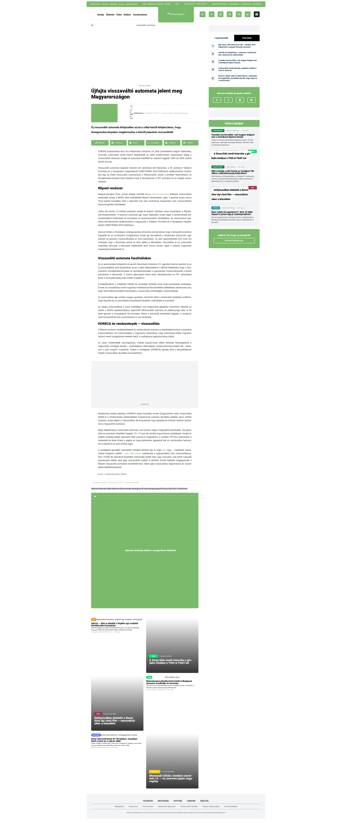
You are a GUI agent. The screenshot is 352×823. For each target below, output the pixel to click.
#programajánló (131, 4)
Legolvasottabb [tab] (221, 38)
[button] (118, 143)
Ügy (94, 619)
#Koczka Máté (105, 488)
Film (98, 714)
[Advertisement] (144, 382)
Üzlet (119, 14)
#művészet (182, 488)
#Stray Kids (167, 488)
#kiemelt (95, 488)
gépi (127, 453)
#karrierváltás (95, 4)
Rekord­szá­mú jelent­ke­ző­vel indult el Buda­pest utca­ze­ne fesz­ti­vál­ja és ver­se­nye (169, 682)
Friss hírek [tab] (246, 38)
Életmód (110, 14)
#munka (105, 4)
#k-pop (121, 4)
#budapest (114, 4)
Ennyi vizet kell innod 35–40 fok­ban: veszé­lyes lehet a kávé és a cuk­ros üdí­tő (114, 740)
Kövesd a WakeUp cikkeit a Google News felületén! (150, 550)
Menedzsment (218, 130)
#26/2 (175, 488)
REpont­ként (136, 453)
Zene (153, 656)
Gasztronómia (140, 14)
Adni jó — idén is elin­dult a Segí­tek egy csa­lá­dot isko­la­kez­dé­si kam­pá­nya (114, 624)
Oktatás (216, 208)
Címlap (100, 14)
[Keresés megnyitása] (256, 14)
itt (104, 474)
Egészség (96, 735)
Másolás (101, 143)
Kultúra (127, 14)
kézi (164, 450)
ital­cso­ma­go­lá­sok (161, 194)
